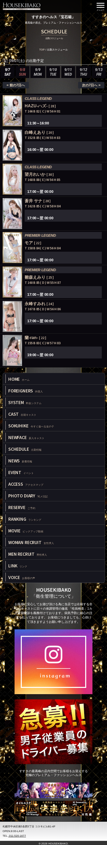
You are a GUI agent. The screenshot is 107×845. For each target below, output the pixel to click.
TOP (42, 49)
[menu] (100, 6)
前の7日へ (15, 85)
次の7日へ (91, 85)
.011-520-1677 (17, 835)
